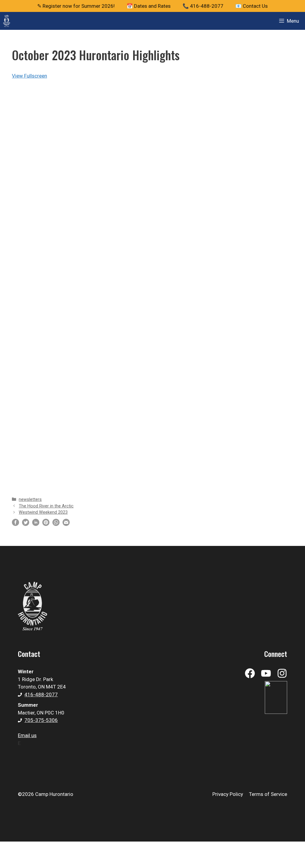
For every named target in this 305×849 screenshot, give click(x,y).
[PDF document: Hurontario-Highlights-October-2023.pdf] (152, 283)
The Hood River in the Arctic (46, 506)
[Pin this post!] (45, 524)
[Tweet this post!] (25, 524)
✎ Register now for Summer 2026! (76, 6)
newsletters (30, 499)
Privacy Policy (227, 794)
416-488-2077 (41, 694)
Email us (27, 735)
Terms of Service (268, 794)
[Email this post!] (66, 524)
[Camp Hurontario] (6, 21)
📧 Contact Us (251, 6)
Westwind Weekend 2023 (43, 512)
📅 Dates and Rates (149, 6)
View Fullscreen (29, 76)
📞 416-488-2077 (203, 6)
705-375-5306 (41, 720)
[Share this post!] (15, 524)
